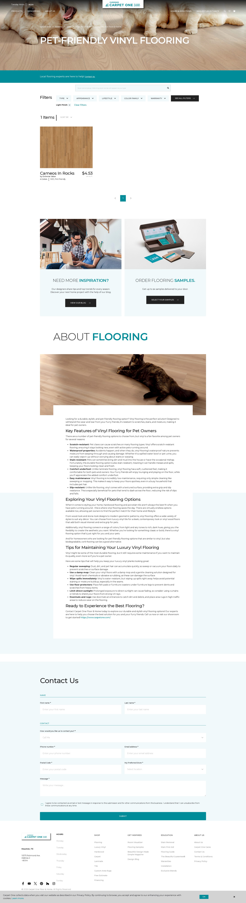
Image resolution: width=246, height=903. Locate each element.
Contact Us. (90, 76)
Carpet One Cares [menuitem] (202, 847)
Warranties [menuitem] (166, 861)
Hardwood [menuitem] (99, 852)
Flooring (59, 27)
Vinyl (69, 27)
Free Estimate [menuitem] (100, 875)
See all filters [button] (183, 98)
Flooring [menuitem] (98, 842)
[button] (224, 11)
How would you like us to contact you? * (58, 731)
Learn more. (18, 898)
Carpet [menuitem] (97, 856)
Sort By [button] (64, 117)
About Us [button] (50, 11)
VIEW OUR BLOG (78, 303)
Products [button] (16, 11)
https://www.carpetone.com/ (96, 617)
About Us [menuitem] (198, 842)
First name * (45, 703)
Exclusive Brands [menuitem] (169, 871)
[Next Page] (131, 198)
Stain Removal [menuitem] (167, 842)
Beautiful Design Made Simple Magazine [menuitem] (138, 853)
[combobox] (120, 88)
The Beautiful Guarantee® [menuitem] (173, 856)
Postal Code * (46, 763)
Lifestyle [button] (107, 98)
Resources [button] (34, 11)
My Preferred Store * (134, 763)
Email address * (131, 747)
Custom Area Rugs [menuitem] (102, 871)
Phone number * (47, 747)
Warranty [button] (156, 98)
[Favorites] (229, 11)
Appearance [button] (83, 98)
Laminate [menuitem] (98, 861)
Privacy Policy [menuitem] (200, 861)
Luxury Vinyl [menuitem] (100, 847)
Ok (204, 897)
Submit (123, 816)
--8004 (30, 4)
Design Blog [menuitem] (133, 859)
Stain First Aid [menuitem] (167, 847)
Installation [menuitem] (166, 866)
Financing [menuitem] (99, 880)
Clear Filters (80, 105)
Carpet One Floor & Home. (40, 889)
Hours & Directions (181, 11)
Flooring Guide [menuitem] (168, 852)
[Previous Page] (115, 198)
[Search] (168, 88)
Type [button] (61, 98)
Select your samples (162, 300)
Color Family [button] (131, 98)
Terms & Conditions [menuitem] (203, 856)
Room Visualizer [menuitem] (135, 842)
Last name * (130, 703)
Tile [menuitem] (96, 866)
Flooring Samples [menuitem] (136, 847)
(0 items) (234, 11)
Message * (44, 779)
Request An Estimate (208, 11)
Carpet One (45, 27)
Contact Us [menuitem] (199, 852)
